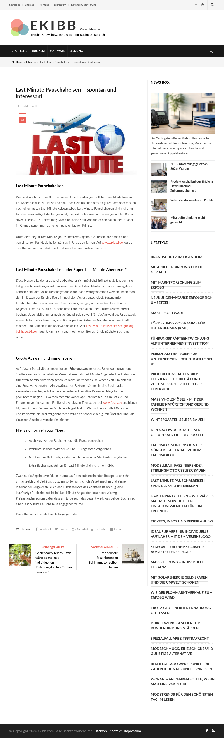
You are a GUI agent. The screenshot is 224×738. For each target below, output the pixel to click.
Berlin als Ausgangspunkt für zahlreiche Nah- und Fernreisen (181, 666)
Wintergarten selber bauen (178, 419)
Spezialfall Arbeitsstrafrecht (180, 638)
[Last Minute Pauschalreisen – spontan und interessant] (76, 144)
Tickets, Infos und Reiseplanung (182, 521)
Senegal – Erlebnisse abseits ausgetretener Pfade (177, 549)
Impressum (60, 4)
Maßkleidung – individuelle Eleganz (178, 564)
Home (19, 62)
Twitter (63, 529)
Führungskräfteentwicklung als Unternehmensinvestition (180, 341)
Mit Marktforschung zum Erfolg (176, 285)
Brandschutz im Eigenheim (176, 257)
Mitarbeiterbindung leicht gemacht (177, 269)
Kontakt (44, 4)
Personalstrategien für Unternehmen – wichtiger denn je (181, 359)
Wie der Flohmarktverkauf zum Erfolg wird (182, 595)
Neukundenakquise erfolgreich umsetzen (181, 300)
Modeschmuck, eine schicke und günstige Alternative (182, 651)
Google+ (82, 529)
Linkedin (101, 529)
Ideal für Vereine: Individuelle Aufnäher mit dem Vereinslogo (181, 534)
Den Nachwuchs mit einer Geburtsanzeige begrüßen (177, 432)
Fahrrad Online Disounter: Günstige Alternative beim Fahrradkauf (177, 450)
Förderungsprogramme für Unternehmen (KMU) (178, 326)
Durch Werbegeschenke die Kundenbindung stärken (177, 626)
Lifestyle (31, 62)
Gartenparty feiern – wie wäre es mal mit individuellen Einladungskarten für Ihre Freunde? (53, 562)
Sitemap (29, 4)
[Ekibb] (58, 28)
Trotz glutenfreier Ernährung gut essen (181, 610)
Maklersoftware (167, 313)
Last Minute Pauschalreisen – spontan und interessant (179, 483)
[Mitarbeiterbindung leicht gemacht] (159, 222)
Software (57, 51)
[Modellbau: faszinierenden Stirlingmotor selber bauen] (133, 555)
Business (38, 51)
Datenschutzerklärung (83, 4)
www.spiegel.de (112, 242)
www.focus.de (112, 402)
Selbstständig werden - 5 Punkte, (192, 200)
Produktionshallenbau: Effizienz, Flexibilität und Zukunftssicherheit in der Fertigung (176, 381)
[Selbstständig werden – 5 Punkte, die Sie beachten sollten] (159, 205)
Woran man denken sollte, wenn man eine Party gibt (183, 682)
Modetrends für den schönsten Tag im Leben (182, 697)
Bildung (76, 51)
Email (117, 529)
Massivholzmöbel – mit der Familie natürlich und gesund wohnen (180, 404)
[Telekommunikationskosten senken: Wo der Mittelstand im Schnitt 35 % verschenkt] (183, 113)
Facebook (45, 529)
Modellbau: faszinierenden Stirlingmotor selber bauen (103, 560)
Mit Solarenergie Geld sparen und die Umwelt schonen (179, 580)
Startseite (14, 4)
